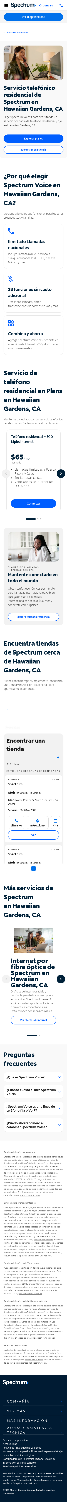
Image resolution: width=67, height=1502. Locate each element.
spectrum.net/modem (30, 1195)
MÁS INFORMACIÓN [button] (27, 1420)
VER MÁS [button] (16, 1411)
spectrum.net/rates (34, 1359)
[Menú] (6, 5)
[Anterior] (6, 473)
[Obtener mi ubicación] (58, 758)
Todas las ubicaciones (17, 32)
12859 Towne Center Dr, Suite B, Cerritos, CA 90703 (33, 801)
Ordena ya (46, 5)
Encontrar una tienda (33, 149)
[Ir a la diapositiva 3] (40, 519)
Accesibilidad (10, 1444)
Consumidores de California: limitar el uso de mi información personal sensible (29, 1460)
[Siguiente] (61, 473)
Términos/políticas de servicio (19, 1466)
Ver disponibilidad (33, 17)
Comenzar (33, 503)
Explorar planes (33, 138)
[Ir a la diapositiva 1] (31, 519)
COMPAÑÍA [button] (18, 1401)
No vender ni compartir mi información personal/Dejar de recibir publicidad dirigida (33, 1453)
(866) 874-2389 (22, 810)
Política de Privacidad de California (22, 1447)
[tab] (33, 1401)
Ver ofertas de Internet (33, 1020)
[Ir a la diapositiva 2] (38, 519)
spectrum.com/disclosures (30, 1293)
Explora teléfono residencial (33, 616)
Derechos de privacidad (16, 1440)
